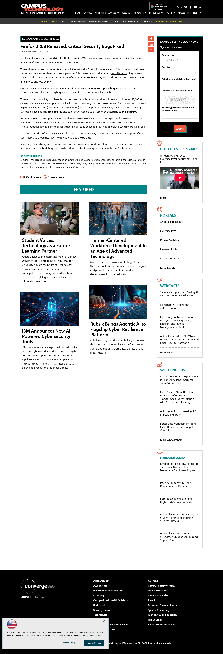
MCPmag (98, 595)
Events (169, 13)
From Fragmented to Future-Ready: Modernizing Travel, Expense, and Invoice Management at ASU (176, 322)
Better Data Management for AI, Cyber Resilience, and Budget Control (178, 427)
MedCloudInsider (158, 595)
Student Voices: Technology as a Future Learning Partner (46, 245)
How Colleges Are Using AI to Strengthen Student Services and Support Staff (179, 537)
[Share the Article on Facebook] (151, 38)
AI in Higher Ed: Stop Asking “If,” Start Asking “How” (177, 412)
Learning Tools (168, 249)
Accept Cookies (94, 643)
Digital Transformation (127, 21)
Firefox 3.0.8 (94, 77)
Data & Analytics (169, 240)
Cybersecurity (168, 231)
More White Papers (171, 440)
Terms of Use (130, 643)
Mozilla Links (119, 73)
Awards (112, 13)
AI (63, 21)
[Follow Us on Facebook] (190, 7)
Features (87, 13)
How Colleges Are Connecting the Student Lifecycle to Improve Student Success (179, 518)
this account (129, 111)
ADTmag (153, 581)
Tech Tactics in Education (162, 615)
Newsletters (184, 13)
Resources (154, 13)
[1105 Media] (38, 613)
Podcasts (139, 13)
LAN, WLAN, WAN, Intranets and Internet (40, 38)
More (196, 13)
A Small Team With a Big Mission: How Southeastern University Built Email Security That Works (179, 339)
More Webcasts (169, 352)
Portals (168, 215)
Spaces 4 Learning (158, 610)
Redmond (99, 605)
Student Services (169, 258)
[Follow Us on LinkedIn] (177, 6)
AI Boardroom (101, 581)
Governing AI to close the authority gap (174, 306)
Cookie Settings (69, 642)
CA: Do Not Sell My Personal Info (154, 643)
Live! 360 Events (157, 590)
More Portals (167, 268)
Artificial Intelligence (171, 221)
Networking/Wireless (100, 21)
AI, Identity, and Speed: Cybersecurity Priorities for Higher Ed (179, 159)
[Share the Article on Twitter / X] (151, 50)
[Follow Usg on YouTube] (195, 7)
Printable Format (56, 176)
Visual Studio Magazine (161, 624)
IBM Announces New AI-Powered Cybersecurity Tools (47, 336)
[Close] (103, 621)
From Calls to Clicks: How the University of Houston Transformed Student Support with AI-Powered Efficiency (177, 397)
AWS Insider (100, 585)
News (77, 13)
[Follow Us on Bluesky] (185, 7)
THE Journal (155, 619)
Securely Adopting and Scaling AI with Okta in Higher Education (179, 294)
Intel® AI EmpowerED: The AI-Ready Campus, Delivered (176, 484)
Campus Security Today (161, 585)
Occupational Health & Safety (110, 600)
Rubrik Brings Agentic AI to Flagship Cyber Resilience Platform (118, 329)
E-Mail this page (32, 176)
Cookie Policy (111, 643)
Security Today (101, 610)
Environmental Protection (108, 590)
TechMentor (100, 615)
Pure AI (152, 600)
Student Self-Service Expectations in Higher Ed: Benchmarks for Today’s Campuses (179, 380)
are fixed (53, 111)
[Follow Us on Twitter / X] (181, 7)
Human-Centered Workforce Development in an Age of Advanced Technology (118, 248)
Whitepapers (172, 369)
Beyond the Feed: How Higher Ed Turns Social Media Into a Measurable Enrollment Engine (179, 467)
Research (126, 13)
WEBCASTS (170, 285)
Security (147, 21)
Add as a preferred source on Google (162, 6)
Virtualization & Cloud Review (110, 624)
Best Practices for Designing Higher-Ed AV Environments (176, 500)
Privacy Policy (186, 90)
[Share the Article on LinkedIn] (151, 44)
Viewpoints (100, 13)
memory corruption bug (101, 88)
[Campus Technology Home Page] (42, 9)
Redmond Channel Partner (163, 605)
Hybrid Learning (76, 21)
